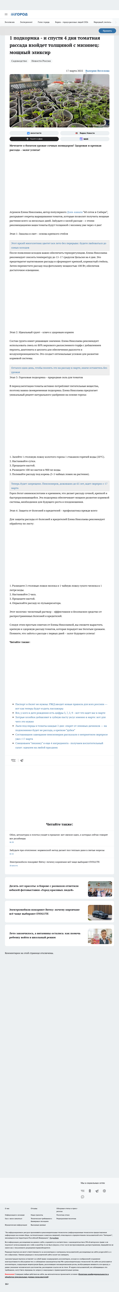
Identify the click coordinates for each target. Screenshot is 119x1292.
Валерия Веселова (97, 70)
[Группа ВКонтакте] (34, 133)
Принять (107, 30)
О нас (7, 1208)
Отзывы (34, 1208)
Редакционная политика (66, 1218)
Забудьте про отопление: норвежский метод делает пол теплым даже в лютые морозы (57, 852)
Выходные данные (38, 1225)
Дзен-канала (75, 212)
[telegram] (23, 760)
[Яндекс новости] (84, 133)
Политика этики (63, 1215)
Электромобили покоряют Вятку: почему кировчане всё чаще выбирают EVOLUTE (55, 863)
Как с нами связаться (13, 1218)
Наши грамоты (37, 1215)
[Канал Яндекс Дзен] (34, 139)
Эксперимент (26, 22)
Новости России (41, 61)
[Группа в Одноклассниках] (89, 1191)
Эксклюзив (10, 22)
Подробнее (54, 1238)
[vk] (13, 760)
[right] (115, 22)
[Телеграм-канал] (97, 1191)
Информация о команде (15, 1215)
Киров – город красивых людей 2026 (71, 22)
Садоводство (19, 61)
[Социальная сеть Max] (84, 139)
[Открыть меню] (6, 14)
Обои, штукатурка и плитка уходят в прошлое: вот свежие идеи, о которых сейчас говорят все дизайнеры (59, 838)
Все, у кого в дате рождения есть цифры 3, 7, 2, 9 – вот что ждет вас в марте (60, 712)
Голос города (43, 22)
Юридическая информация (16, 1225)
